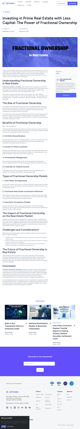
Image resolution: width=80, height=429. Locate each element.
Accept (3, 426)
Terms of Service (61, 425)
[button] (20, 1)
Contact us (66, 95)
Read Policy (10, 426)
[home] (8, 3)
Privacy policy (70, 425)
